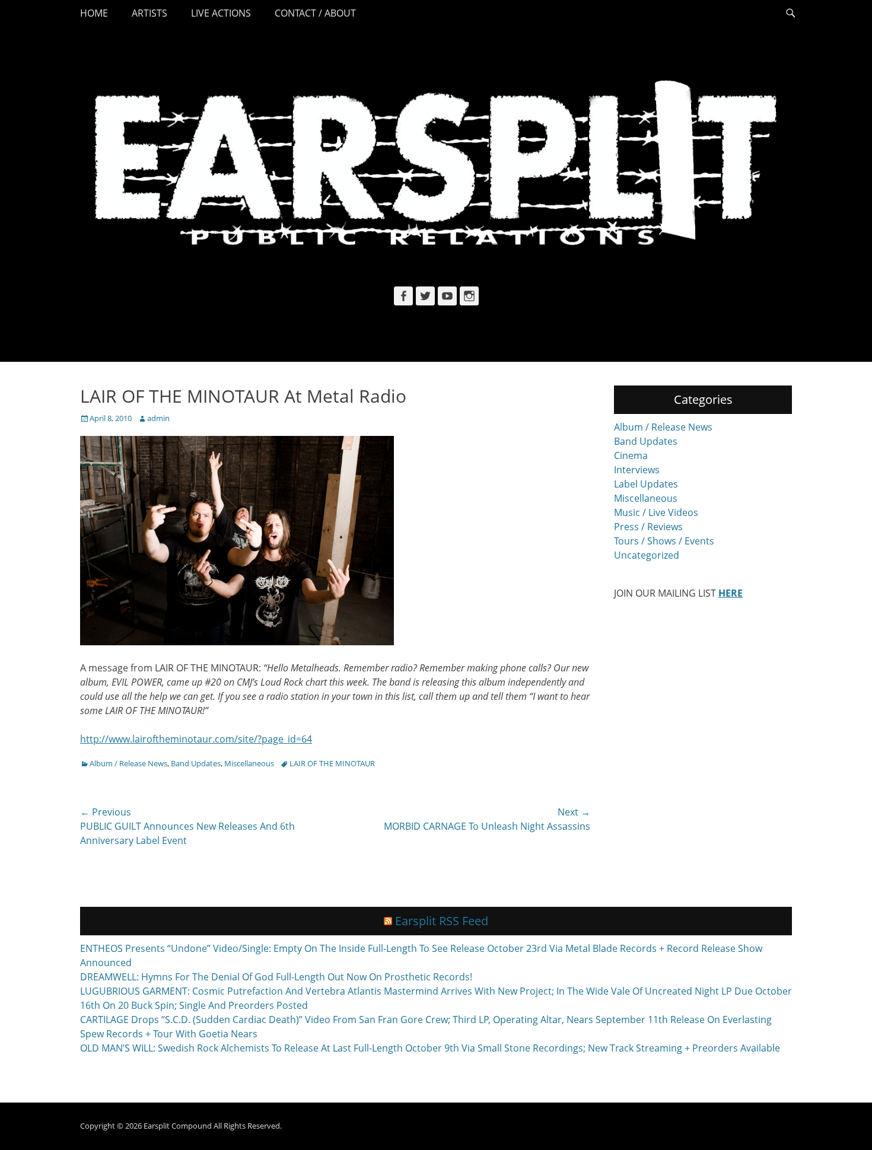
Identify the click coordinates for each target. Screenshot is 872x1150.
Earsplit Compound (178, 1125)
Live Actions (221, 13)
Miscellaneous (249, 763)
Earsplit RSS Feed (441, 921)
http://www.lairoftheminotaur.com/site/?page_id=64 (196, 739)
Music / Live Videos (656, 512)
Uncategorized (646, 555)
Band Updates (196, 763)
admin (158, 418)
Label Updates (646, 483)
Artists (149, 13)
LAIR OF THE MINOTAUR (332, 763)
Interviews (637, 469)
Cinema (631, 455)
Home (94, 13)
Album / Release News (128, 763)
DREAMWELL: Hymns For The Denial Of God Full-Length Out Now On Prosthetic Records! (276, 976)
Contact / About (315, 13)
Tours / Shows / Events (664, 540)
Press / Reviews (648, 526)
